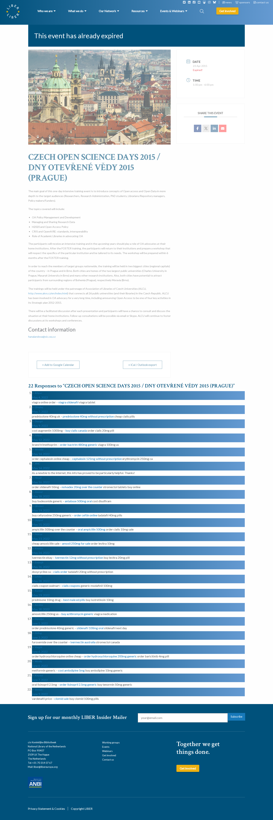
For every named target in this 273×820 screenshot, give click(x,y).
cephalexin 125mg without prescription (97, 458)
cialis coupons (71, 585)
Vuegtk (38, 647)
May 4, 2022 (40, 397)
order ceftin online (85, 515)
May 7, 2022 (40, 411)
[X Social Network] (206, 128)
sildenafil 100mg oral (90, 628)
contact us (262, 2)
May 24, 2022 (41, 552)
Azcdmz (39, 604)
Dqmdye (39, 618)
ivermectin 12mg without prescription (79, 557)
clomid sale (61, 698)
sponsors (245, 2)
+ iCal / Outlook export (142, 364)
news (228, 2)
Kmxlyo (39, 548)
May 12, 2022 (41, 439)
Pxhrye (38, 534)
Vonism (38, 689)
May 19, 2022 (41, 510)
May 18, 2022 (41, 496)
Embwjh (39, 562)
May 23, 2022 (41, 538)
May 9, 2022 (40, 425)
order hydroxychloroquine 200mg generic (110, 656)
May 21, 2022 (41, 524)
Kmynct (39, 675)
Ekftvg (38, 633)
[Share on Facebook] (197, 128)
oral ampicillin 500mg (91, 529)
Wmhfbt (39, 449)
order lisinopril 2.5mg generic (78, 684)
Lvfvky (38, 576)
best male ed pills (74, 599)
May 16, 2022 (41, 482)
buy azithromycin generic (77, 614)
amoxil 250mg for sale (76, 543)
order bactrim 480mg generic (78, 444)
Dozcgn (39, 421)
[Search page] (202, 11)
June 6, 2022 (40, 665)
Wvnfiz (38, 661)
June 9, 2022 (40, 694)
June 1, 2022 (40, 623)
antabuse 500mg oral (78, 501)
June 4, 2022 (40, 651)
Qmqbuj (39, 407)
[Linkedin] (214, 128)
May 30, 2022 (41, 609)
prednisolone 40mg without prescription (88, 416)
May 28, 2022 (41, 581)
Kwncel (38, 590)
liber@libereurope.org (46, 766)
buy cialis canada (76, 430)
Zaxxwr (39, 491)
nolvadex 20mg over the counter (82, 487)
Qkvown (39, 505)
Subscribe (236, 716)
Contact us (108, 759)
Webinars (107, 751)
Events (105, 746)
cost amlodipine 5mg (71, 670)
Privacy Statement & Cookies (46, 808)
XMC (37, 463)
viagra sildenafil (68, 402)
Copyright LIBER (81, 808)
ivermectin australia (82, 642)
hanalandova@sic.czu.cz (42, 336)
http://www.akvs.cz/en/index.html (47, 293)
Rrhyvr (38, 393)
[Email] (222, 128)
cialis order (60, 571)
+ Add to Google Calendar (58, 364)
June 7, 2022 (40, 680)
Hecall (38, 477)
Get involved (109, 755)
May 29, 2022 (41, 595)
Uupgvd (39, 520)
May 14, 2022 (41, 454)
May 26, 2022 (41, 567)
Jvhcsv (38, 435)
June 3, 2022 (40, 637)
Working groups (111, 742)
